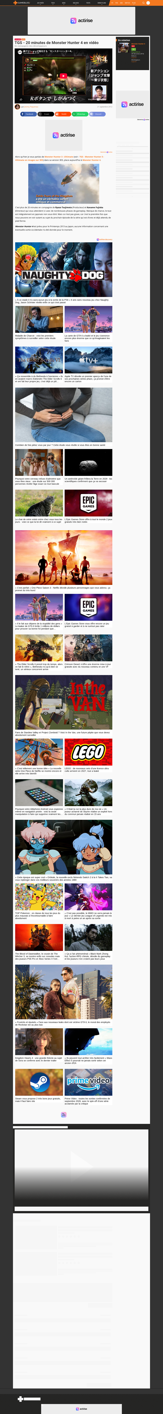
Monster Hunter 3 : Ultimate (59, 156)
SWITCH (127, 3)
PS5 (116, 3)
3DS (133, 46)
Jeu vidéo (18, 39)
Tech (53, 3)
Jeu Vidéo (40, 3)
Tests (88, 3)
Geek (63, 3)
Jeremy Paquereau (31, 107)
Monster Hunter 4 (91, 160)
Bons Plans (102, 3)
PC (112, 3)
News (23, 39)
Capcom (133, 58)
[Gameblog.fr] (21, 3)
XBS (121, 3)
